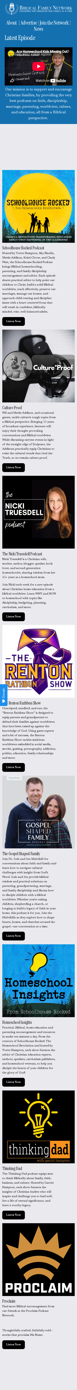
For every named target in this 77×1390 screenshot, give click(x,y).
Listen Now (13, 321)
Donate (3, 693)
